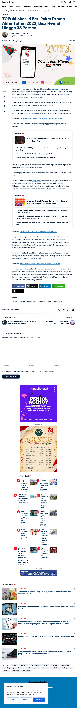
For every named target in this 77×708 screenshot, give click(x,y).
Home (3, 11)
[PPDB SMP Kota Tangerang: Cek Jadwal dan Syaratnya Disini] (53, 482)
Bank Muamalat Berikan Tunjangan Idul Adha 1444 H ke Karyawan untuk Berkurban (44, 537)
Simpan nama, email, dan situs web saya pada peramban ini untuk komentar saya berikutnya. (30, 371)
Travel (20, 668)
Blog (7, 11)
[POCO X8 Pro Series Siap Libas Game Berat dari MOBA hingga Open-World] (20, 140)
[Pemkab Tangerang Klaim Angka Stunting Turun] (33, 532)
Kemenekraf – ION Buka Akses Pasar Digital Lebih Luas (37, 154)
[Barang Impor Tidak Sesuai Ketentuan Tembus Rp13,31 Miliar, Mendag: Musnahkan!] (53, 513)
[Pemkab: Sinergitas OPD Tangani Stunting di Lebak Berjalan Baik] (53, 497)
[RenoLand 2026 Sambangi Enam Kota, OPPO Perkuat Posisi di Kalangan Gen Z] (9, 609)
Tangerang (67, 668)
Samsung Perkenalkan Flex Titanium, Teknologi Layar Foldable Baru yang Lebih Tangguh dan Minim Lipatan (45, 652)
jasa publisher (56, 89)
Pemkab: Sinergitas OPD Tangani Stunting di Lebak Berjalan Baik (44, 501)
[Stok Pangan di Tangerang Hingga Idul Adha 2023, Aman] (33, 513)
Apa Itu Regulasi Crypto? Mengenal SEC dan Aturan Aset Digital (40, 157)
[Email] (13, 40)
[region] (26, 693)
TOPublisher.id (58, 301)
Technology (5, 14)
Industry (54, 665)
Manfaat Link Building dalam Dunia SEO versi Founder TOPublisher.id (41, 118)
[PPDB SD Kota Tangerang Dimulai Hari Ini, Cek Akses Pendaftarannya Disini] (33, 497)
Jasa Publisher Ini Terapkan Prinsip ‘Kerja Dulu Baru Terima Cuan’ (40, 264)
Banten (6, 670)
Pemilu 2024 (55, 668)
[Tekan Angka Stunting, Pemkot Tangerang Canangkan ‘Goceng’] (33, 482)
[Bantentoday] (8, 2)
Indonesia (16, 670)
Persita (45, 668)
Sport (45, 665)
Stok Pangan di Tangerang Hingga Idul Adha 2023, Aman (24, 517)
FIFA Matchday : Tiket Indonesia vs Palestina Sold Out (44, 553)
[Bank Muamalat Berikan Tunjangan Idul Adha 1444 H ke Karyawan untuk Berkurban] (53, 532)
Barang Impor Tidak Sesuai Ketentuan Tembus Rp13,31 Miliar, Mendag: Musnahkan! (44, 519)
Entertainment (35, 665)
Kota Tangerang (9, 668)
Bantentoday (15, 33)
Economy (23, 665)
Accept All (39, 700)
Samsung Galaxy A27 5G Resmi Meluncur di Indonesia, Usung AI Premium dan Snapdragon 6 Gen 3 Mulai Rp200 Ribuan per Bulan (43, 623)
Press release (41, 301)
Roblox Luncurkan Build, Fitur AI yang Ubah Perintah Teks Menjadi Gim (46, 637)
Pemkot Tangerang (32, 668)
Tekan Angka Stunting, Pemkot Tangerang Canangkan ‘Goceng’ (24, 485)
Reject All (26, 700)
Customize (13, 700)
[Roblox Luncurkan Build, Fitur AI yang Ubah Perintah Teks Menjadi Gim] (9, 639)
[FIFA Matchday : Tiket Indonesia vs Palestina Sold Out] (53, 550)
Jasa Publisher (31, 301)
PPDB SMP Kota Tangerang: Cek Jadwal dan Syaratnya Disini (44, 485)
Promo (49, 301)
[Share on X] (9, 40)
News (14, 665)
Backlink (22, 301)
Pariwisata (26, 670)
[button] (61, 2)
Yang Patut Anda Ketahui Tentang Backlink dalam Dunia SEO (38, 232)
